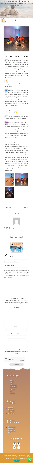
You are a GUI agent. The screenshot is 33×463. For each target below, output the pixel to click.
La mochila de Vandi (16, 1)
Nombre (16, 326)
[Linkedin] (18, 447)
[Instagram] (18, 444)
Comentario (16, 307)
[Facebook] (14, 444)
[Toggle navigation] (16, 20)
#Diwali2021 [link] (8, 64)
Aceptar (17, 460)
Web (6, 342)
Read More (8, 283)
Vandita (8, 227)
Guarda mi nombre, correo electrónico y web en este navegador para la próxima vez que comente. (16, 351)
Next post (26, 207)
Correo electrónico (16, 334)
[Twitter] (14, 447)
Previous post (7, 207)
